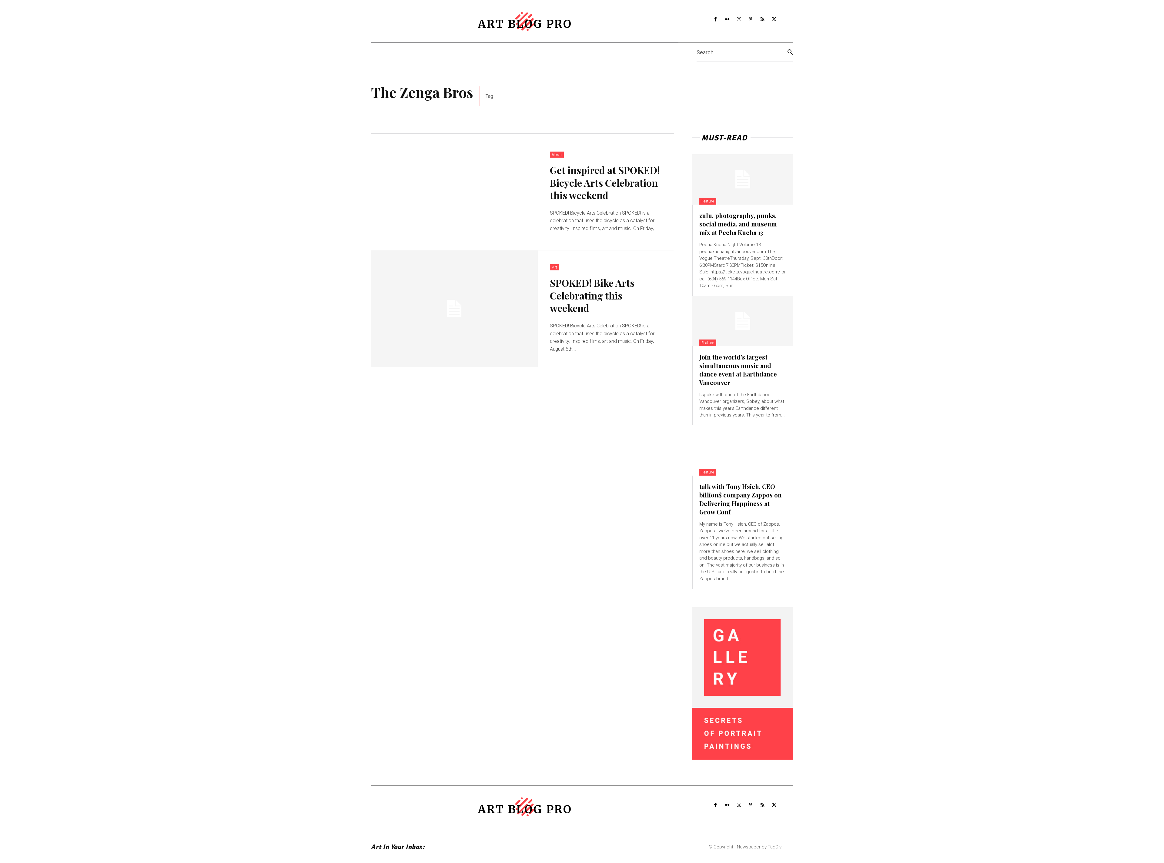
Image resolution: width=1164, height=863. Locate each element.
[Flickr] (727, 19)
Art (554, 267)
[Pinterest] (750, 19)
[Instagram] (738, 19)
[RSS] (762, 19)
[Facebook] (715, 19)
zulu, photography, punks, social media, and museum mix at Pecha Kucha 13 (738, 223)
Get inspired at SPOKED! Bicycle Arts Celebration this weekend (605, 182)
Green (557, 154)
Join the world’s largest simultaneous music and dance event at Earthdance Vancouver (738, 369)
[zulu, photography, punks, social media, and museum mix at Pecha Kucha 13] (742, 179)
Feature (707, 201)
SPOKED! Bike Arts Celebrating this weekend (592, 295)
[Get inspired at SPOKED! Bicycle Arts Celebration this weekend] (454, 192)
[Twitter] (774, 19)
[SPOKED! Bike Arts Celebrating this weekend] (454, 308)
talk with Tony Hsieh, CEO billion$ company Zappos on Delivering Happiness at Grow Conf (740, 499)
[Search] (790, 52)
